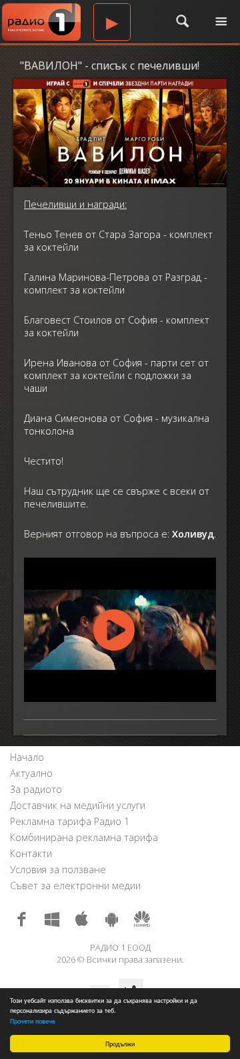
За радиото (36, 789)
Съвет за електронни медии (75, 885)
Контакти (31, 853)
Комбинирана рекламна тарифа (84, 837)
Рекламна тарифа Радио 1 (69, 821)
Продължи (120, 1043)
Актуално (31, 773)
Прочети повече (32, 1021)
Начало (27, 757)
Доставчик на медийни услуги (77, 805)
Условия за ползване (58, 869)
